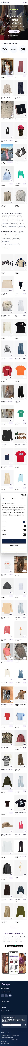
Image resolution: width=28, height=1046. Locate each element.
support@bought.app (8, 1037)
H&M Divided (22, 226)
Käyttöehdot (3, 1041)
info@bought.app (15, 1035)
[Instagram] (2, 995)
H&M (24, 726)
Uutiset (3, 1008)
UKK (2, 1004)
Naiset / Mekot (16, 238)
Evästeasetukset (14, 1039)
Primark (18, 216)
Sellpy (24, 856)
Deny (14, 549)
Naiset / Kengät (16, 235)
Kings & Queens (8, 401)
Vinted (10, 423)
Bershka (10, 220)
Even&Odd (4, 216)
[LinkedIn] (6, 995)
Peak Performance (12, 226)
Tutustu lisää (14, 927)
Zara (24, 75)
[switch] (24, 526)
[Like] (12, 73)
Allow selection (14, 545)
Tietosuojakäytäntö (5, 1043)
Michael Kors (14, 223)
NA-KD (16, 220)
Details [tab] (14, 498)
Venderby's (9, 75)
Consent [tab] (5, 498)
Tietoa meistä (5, 1001)
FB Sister (4, 220)
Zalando (9, 769)
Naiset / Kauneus (6, 235)
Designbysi (9, 162)
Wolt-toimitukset (7, 1011)
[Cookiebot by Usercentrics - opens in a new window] (20, 495)
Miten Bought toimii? (13, 35)
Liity (24, 1024)
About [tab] (22, 498)
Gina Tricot (9, 661)
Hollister (4, 226)
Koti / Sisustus (5, 248)
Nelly (22, 220)
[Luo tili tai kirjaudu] (23, 2)
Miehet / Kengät (5, 241)
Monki (21, 223)
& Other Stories (5, 223)
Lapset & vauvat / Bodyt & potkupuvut (10, 244)
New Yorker (12, 216)
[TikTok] (10, 995)
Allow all (14, 540)
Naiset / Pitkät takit (6, 238)
